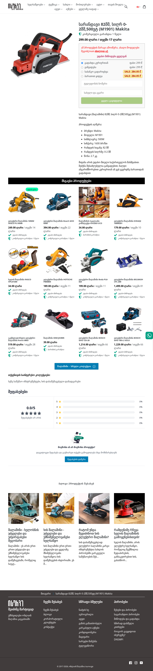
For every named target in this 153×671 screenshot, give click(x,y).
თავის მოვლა (116, 4)
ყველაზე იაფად (88, 9)
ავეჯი (57, 9)
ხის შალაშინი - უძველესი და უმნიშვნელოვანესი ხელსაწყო (56, 535)
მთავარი (46, 593)
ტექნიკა (53, 4)
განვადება (90, 67)
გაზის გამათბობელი (90, 623)
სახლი (67, 4)
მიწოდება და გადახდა (126, 618)
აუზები (70, 9)
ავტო (99, 4)
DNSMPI (118, 639)
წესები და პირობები (125, 609)
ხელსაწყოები (35, 4)
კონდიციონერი (87, 632)
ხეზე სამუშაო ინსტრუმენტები (24, 381)
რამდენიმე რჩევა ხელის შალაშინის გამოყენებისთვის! (126, 533)
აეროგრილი (86, 614)
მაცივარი (84, 636)
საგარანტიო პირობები (127, 614)
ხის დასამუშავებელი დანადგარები (61, 381)
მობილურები (83, 4)
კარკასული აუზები (89, 627)
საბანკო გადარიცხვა (96, 71)
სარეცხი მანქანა (88, 641)
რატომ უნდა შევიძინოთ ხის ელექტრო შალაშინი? (94, 533)
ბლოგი (47, 614)
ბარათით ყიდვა (93, 76)
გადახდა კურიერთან (96, 62)
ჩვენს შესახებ (50, 609)
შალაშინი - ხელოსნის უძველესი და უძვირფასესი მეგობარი (23, 535)
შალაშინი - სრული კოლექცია (74, 366)
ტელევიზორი (86, 645)
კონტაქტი (48, 627)
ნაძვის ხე (84, 609)
